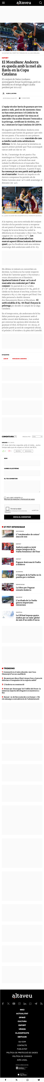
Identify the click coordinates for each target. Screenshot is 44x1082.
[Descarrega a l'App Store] (22, 1074)
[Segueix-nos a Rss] (41, 1003)
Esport (5, 58)
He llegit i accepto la (19, 498)
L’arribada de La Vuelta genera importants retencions (26, 602)
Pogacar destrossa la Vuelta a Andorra (28, 563)
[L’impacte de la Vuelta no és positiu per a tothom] (8, 574)
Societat (19, 597)
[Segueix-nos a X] (8, 1003)
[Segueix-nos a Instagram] (19, 1003)
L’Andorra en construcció (14, 684)
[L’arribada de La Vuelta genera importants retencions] (8, 599)
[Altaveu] (24, 3)
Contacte (22, 1045)
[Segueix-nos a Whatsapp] (30, 1003)
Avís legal (22, 1060)
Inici (22, 1010)
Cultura (22, 1021)
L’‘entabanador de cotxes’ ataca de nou (28, 535)
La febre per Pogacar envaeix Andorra (25, 589)
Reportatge (20, 584)
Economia (19, 572)
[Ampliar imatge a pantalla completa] (39, 27)
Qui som (22, 1042)
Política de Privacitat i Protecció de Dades (19, 499)
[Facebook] (5, 1080)
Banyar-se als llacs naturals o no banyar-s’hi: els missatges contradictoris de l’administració (21, 698)
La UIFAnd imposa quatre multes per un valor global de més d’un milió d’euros (28, 617)
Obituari (22, 1037)
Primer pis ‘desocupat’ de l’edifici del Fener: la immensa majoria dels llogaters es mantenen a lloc (21, 691)
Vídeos (22, 1029)
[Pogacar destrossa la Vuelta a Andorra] (8, 561)
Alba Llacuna (11, 93)
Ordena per (26, 436)
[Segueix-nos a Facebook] (3, 1003)
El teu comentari (10, 478)
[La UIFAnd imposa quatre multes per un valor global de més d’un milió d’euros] (8, 614)
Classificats (22, 1033)
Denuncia (28, 451)
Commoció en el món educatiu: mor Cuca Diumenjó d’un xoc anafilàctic (19, 673)
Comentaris (25, 98)
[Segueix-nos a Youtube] (14, 1003)
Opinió (22, 1017)
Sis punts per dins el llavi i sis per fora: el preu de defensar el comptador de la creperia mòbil (22, 679)
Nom (5, 458)
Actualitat (22, 1014)
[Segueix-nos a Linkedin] (25, 1003)
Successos (20, 531)
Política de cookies (22, 1056)
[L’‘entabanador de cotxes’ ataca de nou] (8, 533)
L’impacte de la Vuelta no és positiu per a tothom (28, 576)
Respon (18, 451)
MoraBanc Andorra (19, 358)
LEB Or (5, 358)
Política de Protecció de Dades (22, 1053)
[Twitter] (16, 1080)
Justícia (19, 612)
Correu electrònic (11, 468)
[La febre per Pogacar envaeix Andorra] (8, 587)
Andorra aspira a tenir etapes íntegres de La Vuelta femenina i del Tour (28, 549)
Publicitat (22, 1049)
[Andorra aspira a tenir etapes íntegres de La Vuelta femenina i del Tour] (8, 546)
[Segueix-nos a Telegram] (36, 1003)
